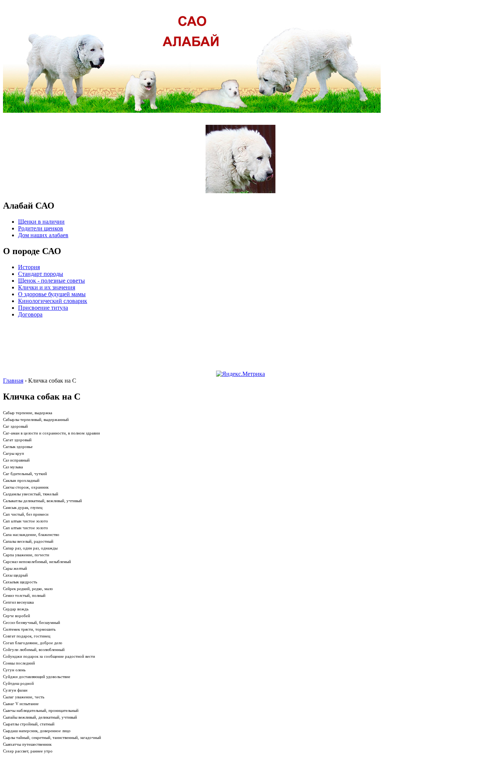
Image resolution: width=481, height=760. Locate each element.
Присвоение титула (43, 307)
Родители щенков (40, 228)
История (29, 267)
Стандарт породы (40, 274)
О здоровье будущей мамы (52, 294)
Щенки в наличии (41, 221)
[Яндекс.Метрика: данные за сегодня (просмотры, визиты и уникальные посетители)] (240, 374)
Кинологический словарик (52, 301)
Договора (30, 314)
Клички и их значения (46, 287)
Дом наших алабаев (43, 235)
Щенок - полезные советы (51, 280)
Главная (13, 380)
